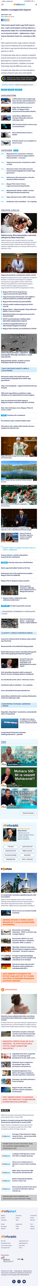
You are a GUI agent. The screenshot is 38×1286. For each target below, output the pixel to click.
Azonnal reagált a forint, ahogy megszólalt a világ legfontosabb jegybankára (18, 922)
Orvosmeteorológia (6, 1245)
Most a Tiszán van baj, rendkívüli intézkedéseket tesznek (16, 481)
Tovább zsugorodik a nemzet (20, 606)
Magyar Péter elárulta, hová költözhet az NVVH (19, 329)
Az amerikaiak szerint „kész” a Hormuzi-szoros (17, 680)
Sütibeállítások (24, 1275)
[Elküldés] (8, 20)
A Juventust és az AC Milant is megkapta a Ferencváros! (14, 505)
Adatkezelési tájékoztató (16, 1273)
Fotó (31, 1224)
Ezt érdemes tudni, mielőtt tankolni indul (15, 421)
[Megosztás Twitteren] (5, 20)
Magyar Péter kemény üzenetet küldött (17, 302)
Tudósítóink (33, 1215)
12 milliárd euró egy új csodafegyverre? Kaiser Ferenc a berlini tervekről (28, 721)
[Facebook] (19, 1281)
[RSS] (14, 1281)
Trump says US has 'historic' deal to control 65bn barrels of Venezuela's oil (18, 1146)
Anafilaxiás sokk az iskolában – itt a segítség (16, 685)
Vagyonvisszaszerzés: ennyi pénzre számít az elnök (18, 275)
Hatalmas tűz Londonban (16, 415)
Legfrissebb (19, 1224)
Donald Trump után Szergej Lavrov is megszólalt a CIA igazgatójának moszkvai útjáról (28, 662)
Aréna (20, 1247)
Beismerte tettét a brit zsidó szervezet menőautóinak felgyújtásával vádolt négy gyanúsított (16, 378)
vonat (4, 89)
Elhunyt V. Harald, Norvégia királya (17, 633)
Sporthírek (22, 1245)
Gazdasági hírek (5, 1247)
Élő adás (11, 846)
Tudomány (19, 1215)
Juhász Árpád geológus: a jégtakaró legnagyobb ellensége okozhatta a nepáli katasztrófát (16, 355)
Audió (17, 1226)
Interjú (32, 1217)
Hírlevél (32, 1226)
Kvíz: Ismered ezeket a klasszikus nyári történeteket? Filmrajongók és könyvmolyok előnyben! (19, 1099)
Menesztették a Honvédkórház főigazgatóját (17, 646)
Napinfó (3, 1228)
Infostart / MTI (6, 14)
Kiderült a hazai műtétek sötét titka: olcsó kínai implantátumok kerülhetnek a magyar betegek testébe (18, 1018)
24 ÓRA (16, 150)
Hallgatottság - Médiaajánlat (22, 1271)
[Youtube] (24, 1281)
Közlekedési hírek (5, 1243)
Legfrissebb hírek (23, 1241)
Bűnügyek (4, 1226)
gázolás (18, 89)
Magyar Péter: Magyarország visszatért (15, 581)
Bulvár (3, 1224)
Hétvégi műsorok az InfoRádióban (20, 562)
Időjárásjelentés (23, 1243)
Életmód (32, 1220)
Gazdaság (3, 1220)
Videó (17, 1228)
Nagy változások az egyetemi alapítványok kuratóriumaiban (14, 457)
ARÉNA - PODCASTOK (7, 1)
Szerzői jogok (12, 1275)
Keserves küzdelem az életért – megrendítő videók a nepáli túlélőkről (28, 621)
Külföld (3, 1217)
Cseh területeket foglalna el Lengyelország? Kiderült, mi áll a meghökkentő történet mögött (16, 529)
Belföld (11, 85)
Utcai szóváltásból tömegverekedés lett (15, 690)
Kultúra (18, 1217)
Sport (17, 1220)
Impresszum (4, 1273)
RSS (18, 1275)
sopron (10, 89)
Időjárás (32, 1228)
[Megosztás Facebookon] (2, 20)
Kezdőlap (5, 85)
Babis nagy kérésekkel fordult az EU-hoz (15, 568)
